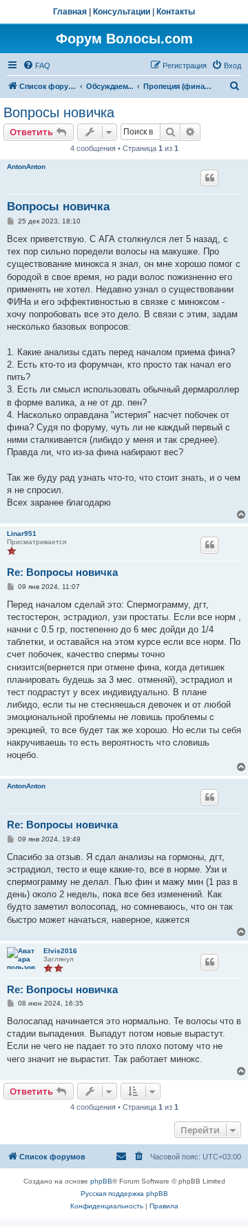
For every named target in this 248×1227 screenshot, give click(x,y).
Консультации (121, 12)
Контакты (175, 12)
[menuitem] (36, 65)
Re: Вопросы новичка (62, 572)
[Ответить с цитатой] (209, 178)
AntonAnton (26, 166)
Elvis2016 (60, 951)
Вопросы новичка (58, 112)
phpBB (101, 1181)
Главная (70, 12)
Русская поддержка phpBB (124, 1193)
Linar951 (22, 533)
